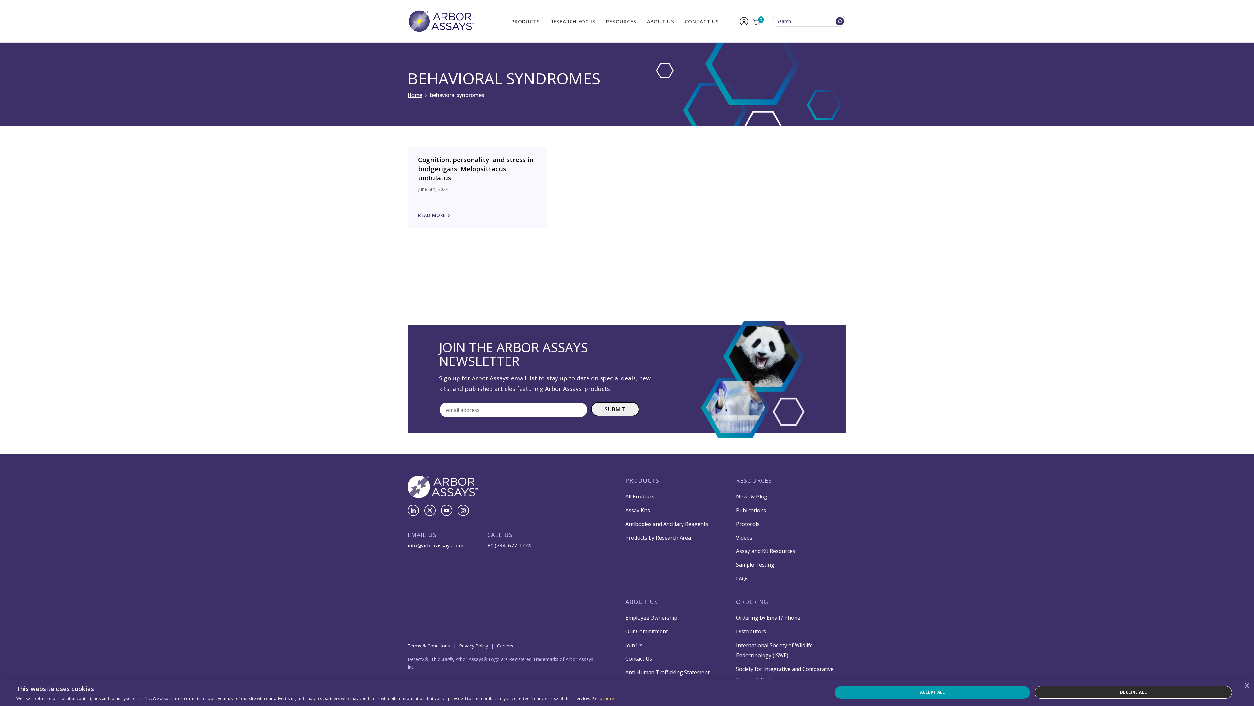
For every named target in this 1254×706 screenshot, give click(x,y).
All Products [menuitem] (639, 496)
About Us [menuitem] (660, 21)
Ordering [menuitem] (752, 602)
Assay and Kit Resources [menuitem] (765, 551)
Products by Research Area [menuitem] (658, 537)
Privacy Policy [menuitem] (473, 646)
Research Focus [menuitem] (573, 21)
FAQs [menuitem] (742, 578)
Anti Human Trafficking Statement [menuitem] (667, 672)
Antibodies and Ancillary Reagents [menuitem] (666, 524)
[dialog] (627, 692)
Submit (615, 409)
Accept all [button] (932, 692)
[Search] (840, 21)
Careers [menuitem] (505, 646)
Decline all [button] (1133, 692)
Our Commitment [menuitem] (646, 631)
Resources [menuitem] (621, 21)
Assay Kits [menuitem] (637, 510)
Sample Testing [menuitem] (755, 564)
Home (415, 95)
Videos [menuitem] (744, 537)
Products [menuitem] (525, 21)
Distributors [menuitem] (751, 631)
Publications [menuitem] (751, 510)
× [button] (1246, 685)
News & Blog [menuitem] (751, 496)
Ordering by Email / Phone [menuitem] (768, 617)
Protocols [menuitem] (748, 524)
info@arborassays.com (435, 545)
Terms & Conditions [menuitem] (429, 646)
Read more (603, 698)
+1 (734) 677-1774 (509, 545)
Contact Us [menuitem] (702, 21)
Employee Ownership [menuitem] (651, 617)
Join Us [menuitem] (634, 645)
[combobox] (809, 21)
